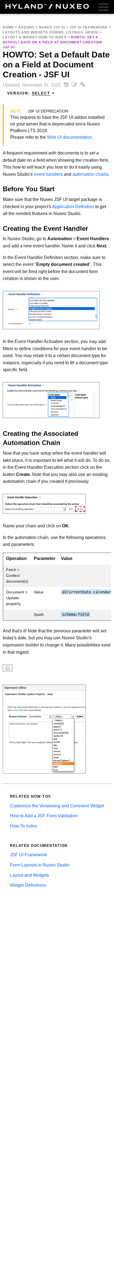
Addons (26, 27)
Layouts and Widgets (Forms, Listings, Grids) (51, 32)
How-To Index (23, 826)
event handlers (48, 174)
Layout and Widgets (29, 875)
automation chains (90, 174)
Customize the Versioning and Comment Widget (57, 805)
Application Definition (73, 206)
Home (8, 27)
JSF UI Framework (89, 27)
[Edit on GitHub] (75, 85)
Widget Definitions (28, 885)
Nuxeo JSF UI (52, 27)
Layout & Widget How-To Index (34, 37)
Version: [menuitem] (28, 93)
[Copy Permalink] (82, 85)
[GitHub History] (66, 85)
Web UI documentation (69, 137)
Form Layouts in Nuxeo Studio (39, 865)
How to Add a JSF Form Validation (43, 815)
